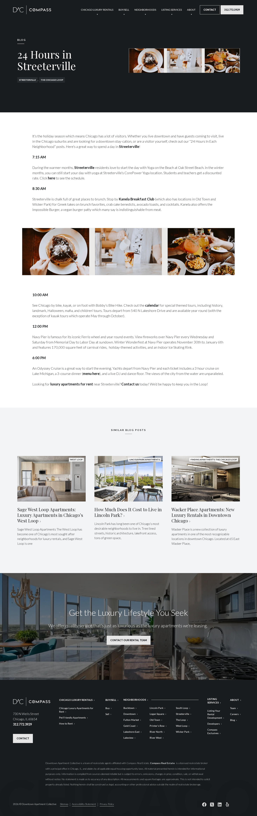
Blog (232, 720)
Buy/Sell (124, 9)
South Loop (182, 707)
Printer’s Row (157, 725)
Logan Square (157, 713)
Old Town (155, 719)
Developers (213, 723)
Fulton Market (131, 719)
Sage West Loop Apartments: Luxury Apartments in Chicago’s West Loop (50, 515)
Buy (107, 708)
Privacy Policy (107, 804)
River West (156, 737)
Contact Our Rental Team (128, 640)
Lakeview (128, 737)
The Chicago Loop (52, 80)
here (51, 178)
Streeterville (27, 80)
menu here (91, 373)
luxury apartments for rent (71, 384)
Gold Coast (129, 725)
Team (233, 708)
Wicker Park (182, 731)
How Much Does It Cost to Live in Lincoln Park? (128, 512)
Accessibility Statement (84, 804)
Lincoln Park (156, 707)
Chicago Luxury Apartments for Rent (76, 710)
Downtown (129, 713)
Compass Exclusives (213, 731)
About (191, 9)
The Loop (181, 719)
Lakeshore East (131, 731)
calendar (152, 305)
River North (156, 731)
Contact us (130, 384)
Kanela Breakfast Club (136, 199)
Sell (107, 714)
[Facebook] (204, 804)
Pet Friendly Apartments (72, 717)
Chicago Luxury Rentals (97, 9)
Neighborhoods (145, 9)
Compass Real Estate (162, 763)
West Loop (181, 725)
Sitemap (64, 804)
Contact (210, 9)
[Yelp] (227, 804)
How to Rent (66, 723)
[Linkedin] (220, 804)
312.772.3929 (232, 9)
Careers (234, 714)
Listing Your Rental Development (214, 714)
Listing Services (171, 9)
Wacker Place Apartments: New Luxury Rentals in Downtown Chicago (203, 515)
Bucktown (128, 707)
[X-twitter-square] (212, 804)
